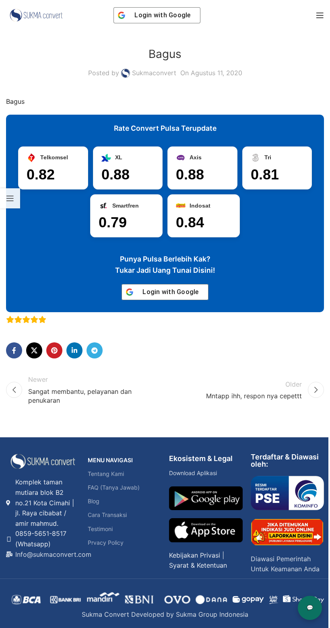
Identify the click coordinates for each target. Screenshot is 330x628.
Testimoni (100, 528)
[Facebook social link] (14, 350)
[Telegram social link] (95, 350)
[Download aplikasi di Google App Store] (206, 530)
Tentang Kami (106, 473)
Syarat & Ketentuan (198, 565)
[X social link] (34, 350)
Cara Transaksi (107, 514)
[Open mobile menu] (320, 15)
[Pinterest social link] (54, 350)
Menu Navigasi (110, 460)
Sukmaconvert (154, 73)
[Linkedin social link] (74, 350)
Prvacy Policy (106, 542)
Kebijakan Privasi (194, 555)
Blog (93, 501)
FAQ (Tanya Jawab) (114, 487)
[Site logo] (36, 14)
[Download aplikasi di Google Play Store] (206, 498)
